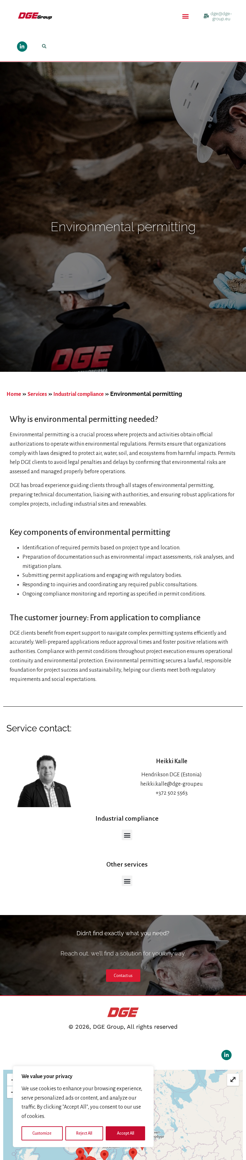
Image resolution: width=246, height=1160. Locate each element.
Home (13, 394)
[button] (185, 16)
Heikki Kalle (171, 761)
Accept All (125, 1133)
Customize (42, 1133)
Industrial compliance (78, 394)
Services (37, 394)
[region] (83, 1106)
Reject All (84, 1133)
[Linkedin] (22, 46)
